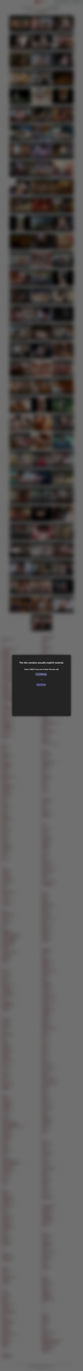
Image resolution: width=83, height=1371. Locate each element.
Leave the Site (41, 685)
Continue (41, 674)
